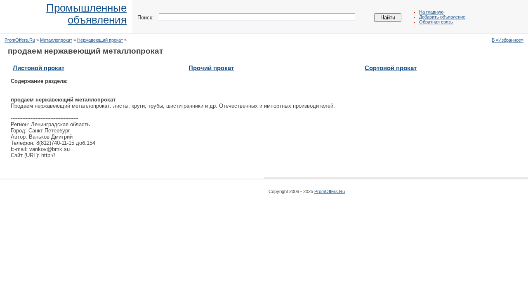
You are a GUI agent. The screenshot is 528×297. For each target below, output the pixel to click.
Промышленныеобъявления (86, 14)
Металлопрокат (56, 40)
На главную (431, 11)
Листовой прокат (38, 67)
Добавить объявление (442, 16)
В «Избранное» (507, 40)
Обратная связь (436, 21)
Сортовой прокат (391, 67)
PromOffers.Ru (20, 40)
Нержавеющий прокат (100, 40)
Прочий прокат (211, 67)
